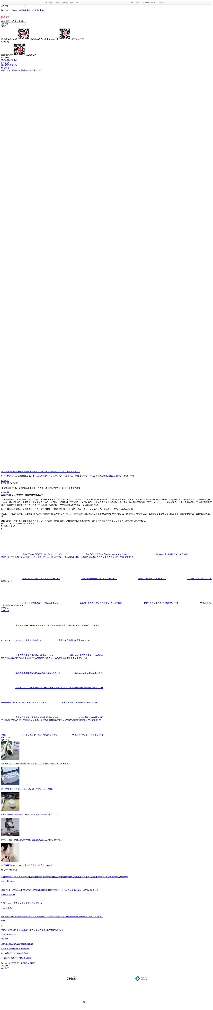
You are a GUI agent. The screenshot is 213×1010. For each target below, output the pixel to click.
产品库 (58, 3)
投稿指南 (100, 973)
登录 (131, 3)
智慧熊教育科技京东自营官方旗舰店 (105, 476)
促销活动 (22, 10)
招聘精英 (127, 973)
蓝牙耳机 (35, 10)
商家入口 (146, 3)
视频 (76, 3)
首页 (3, 21)
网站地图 (134, 973)
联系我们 (114, 973)
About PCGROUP (62, 973)
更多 (8, 740)
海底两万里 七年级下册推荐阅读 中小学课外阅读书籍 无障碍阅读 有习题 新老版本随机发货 (40, 472)
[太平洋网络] (71, 980)
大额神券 (14, 10)
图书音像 (16, 70)
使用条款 (107, 973)
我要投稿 (162, 3)
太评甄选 (65, 3)
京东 (77, 476)
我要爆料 (13, 60)
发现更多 (5, 939)
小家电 (42, 10)
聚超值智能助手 (43, 476)
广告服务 (86, 973)
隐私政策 (79, 973)
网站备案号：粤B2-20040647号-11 (94, 993)
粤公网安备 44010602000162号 (96, 1002)
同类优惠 (5, 611)
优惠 (7, 21)
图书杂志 (25, 70)
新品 (71, 3)
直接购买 (5, 481)
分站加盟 (121, 973)
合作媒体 (93, 973)
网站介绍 (72, 973)
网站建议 (5, 65)
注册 (137, 3)
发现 (12, 21)
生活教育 (33, 70)
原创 (16, 21)
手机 (29, 10)
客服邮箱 (13, 65)
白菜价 (15, 523)
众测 (21, 21)
